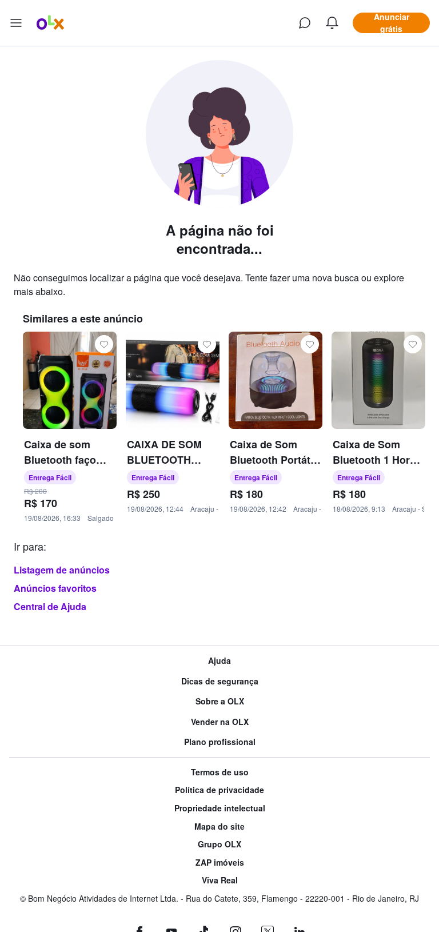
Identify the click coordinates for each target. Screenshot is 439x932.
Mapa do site (219, 826)
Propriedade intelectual (219, 808)
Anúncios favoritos (55, 588)
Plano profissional (220, 741)
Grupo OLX (219, 844)
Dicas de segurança (219, 681)
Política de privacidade (219, 789)
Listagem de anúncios (62, 569)
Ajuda (219, 660)
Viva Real (220, 880)
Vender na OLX (220, 721)
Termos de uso (220, 772)
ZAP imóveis (219, 862)
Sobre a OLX (219, 701)
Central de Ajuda (50, 606)
